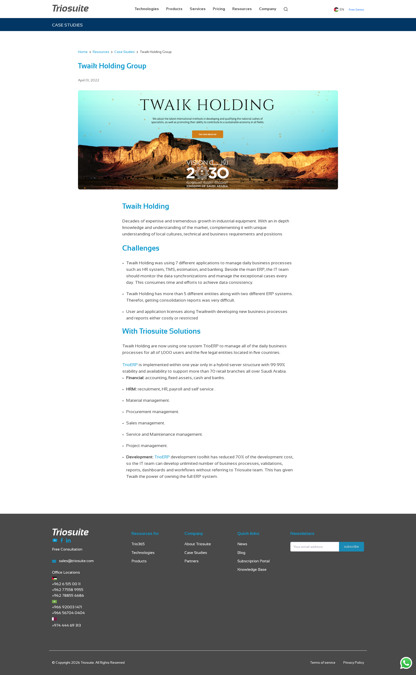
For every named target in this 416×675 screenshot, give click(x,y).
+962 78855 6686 (68, 595)
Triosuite (70, 9)
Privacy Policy (353, 662)
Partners (191, 561)
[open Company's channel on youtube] (55, 540)
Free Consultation (67, 549)
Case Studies (124, 52)
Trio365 (138, 544)
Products (174, 9)
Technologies (147, 9)
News (242, 544)
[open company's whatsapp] (406, 663)
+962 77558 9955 (67, 590)
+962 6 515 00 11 (66, 584)
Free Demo (356, 9)
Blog (241, 553)
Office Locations (66, 572)
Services (198, 9)
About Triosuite (197, 544)
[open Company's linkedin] (68, 540)
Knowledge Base (251, 569)
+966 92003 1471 (67, 607)
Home (83, 52)
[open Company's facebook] (62, 540)
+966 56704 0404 (68, 613)
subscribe (351, 546)
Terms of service (322, 662)
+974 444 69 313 (66, 625)
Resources (242, 9)
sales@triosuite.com (76, 561)
